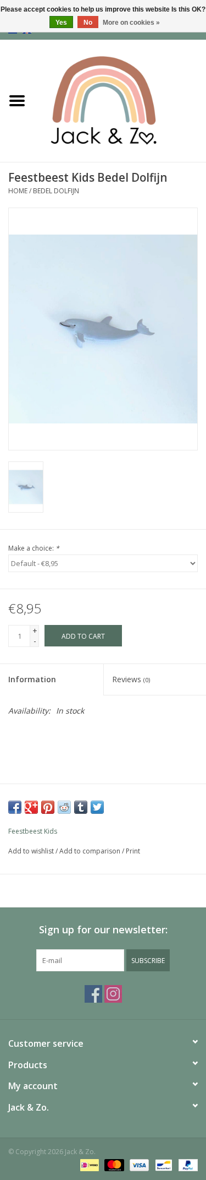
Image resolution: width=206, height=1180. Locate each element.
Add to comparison (90, 851)
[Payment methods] (88, 1165)
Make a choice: (33, 548)
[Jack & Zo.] (120, 100)
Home (17, 190)
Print (133, 851)
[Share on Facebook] (14, 807)
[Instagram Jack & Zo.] (113, 994)
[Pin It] (47, 807)
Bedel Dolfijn (56, 190)
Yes (61, 22)
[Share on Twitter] (97, 807)
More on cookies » (131, 22)
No (87, 22)
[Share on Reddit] (64, 807)
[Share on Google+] (31, 807)
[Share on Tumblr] (80, 807)
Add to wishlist (31, 851)
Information (32, 679)
